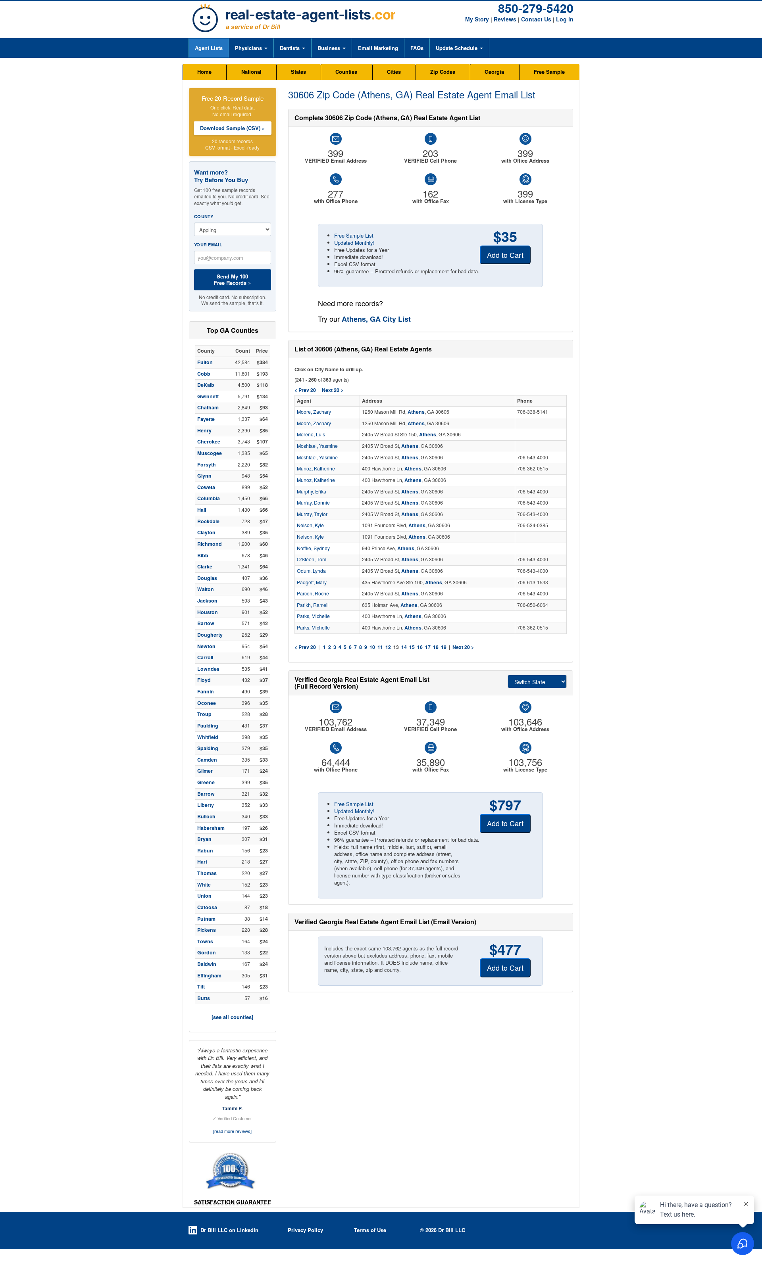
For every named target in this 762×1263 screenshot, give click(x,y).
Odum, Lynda (311, 570)
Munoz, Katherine (316, 468)
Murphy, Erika (311, 491)
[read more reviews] (232, 1131)
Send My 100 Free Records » (232, 279)
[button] (251, 48)
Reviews (505, 19)
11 (380, 647)
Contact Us (536, 19)
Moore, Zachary (314, 411)
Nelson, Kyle (310, 525)
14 (404, 647)
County (204, 216)
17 (428, 647)
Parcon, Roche (313, 593)
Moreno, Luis (311, 434)
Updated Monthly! (354, 242)
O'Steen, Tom (311, 559)
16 (420, 647)
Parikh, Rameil (313, 604)
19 (443, 647)
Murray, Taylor (312, 514)
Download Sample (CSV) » (232, 128)
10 (372, 647)
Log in (564, 19)
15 (412, 647)
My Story (477, 19)
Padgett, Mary (312, 582)
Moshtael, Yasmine (317, 445)
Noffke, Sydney (313, 548)
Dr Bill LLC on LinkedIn (229, 1230)
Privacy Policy (305, 1230)
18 (436, 647)
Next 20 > (463, 647)
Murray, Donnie (313, 502)
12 (388, 647)
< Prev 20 (305, 647)
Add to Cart (505, 255)
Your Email (208, 245)
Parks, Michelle (313, 616)
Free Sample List (353, 235)
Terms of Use (370, 1230)
